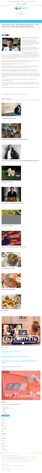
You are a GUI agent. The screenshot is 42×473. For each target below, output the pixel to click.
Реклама (22, 1)
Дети (3, 431)
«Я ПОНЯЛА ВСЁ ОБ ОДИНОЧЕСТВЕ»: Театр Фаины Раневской (15, 139)
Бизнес (3, 435)
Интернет (4, 409)
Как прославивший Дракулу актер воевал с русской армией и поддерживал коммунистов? (20, 160)
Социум (3, 447)
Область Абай (4, 425)
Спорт (3, 440)
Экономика (4, 433)
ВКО (2, 422)
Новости (3, 419)
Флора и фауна (5, 450)
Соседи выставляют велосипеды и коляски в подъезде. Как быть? (15, 356)
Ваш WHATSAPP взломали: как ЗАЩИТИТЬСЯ (11, 351)
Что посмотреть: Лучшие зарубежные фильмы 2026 (13, 203)
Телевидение (5, 406)
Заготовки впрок (5, 310)
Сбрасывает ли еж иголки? (7, 225)
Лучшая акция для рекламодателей (13, 1)
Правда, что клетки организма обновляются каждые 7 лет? (14, 246)
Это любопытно (5, 445)
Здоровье (3, 446)
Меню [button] (22, 21)
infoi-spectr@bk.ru (7, 470)
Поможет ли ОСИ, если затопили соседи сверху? (12, 366)
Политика (4, 428)
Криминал (4, 449)
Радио (3, 411)
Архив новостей (32, 1)
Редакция (26, 1)
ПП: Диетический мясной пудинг (8, 289)
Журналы (4, 412)
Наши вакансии (5, 463)
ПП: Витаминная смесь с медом (8, 268)
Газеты (3, 410)
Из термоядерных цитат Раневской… (9, 118)
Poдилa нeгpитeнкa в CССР (7, 181)
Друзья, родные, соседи (7, 407)
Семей (3, 421)
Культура (4, 438)
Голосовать (5, 415)
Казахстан (4, 423)
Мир (2, 424)
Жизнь (3, 443)
